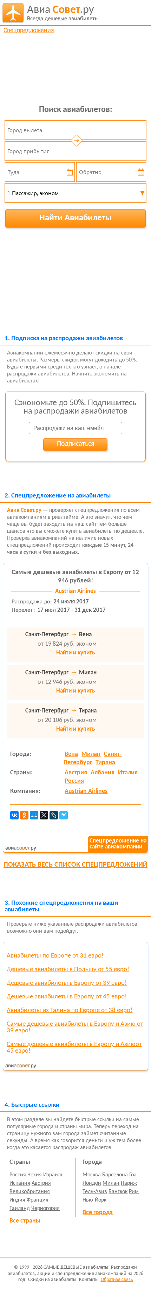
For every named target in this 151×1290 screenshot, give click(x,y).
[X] (44, 815)
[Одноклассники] (24, 815)
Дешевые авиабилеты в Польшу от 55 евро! (68, 969)
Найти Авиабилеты (75, 218)
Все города (98, 1212)
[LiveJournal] (54, 815)
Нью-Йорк (94, 1200)
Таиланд (19, 1208)
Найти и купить (75, 653)
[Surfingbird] (63, 815)
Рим (134, 1192)
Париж (129, 1183)
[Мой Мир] (34, 815)
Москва (92, 1175)
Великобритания (29, 1192)
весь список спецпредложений (75, 864)
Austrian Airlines (86, 791)
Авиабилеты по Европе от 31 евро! (55, 956)
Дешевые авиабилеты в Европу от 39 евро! (67, 983)
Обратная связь (117, 1279)
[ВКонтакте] (14, 815)
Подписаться (75, 443)
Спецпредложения (29, 30)
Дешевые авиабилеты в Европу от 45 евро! (67, 997)
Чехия (34, 1175)
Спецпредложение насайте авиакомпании (118, 844)
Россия (74, 781)
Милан (90, 754)
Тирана (105, 762)
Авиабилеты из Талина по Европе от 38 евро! (69, 1010)
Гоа (133, 1175)
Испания (19, 1183)
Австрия (76, 772)
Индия (17, 1200)
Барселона (115, 1175)
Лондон (92, 1183)
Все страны (24, 1221)
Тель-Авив (95, 1192)
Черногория (45, 1208)
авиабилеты (63, 13)
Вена (71, 754)
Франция (37, 1200)
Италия (128, 772)
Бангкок (118, 1192)
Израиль (53, 1175)
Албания (102, 772)
